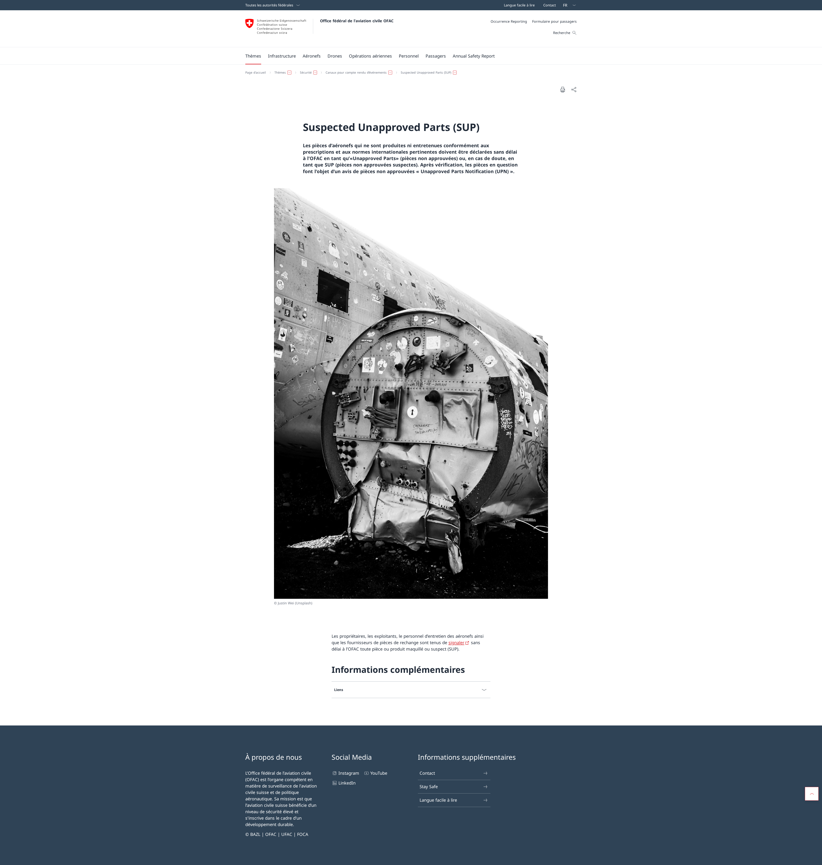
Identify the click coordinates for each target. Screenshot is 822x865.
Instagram (348, 773)
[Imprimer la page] (562, 89)
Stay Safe (429, 786)
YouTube (378, 773)
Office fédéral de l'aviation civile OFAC (356, 20)
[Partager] (573, 89)
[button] (253, 55)
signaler (456, 642)
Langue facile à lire (438, 800)
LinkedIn (347, 783)
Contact (427, 773)
